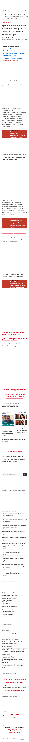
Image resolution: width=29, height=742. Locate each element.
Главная (7, 14)
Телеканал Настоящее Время (9, 598)
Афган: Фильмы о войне (8, 612)
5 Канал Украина (6, 601)
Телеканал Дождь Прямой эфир (9, 595)
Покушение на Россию (7, 614)
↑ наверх (18, 334)
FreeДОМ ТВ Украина (7, 600)
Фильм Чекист (5, 608)
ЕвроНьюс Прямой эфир (8, 609)
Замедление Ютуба (6, 604)
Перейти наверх (22, 739)
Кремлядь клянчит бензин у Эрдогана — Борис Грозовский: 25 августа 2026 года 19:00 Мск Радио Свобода (14, 558)
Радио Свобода (18, 14)
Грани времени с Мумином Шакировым (14, 233)
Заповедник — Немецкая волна (9, 606)
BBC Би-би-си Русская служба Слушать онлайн (13, 664)
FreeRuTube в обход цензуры (14, 451)
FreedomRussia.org (9, 37)
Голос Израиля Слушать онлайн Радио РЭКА (13, 651)
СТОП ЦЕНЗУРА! (6, 603)
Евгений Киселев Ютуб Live (8, 616)
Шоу (12, 14)
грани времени (15, 405)
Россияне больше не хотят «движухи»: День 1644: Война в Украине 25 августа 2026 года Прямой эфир (14, 566)
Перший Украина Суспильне (9, 611)
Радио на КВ (5, 597)
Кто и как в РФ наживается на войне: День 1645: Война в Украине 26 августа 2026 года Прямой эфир (14, 545)
